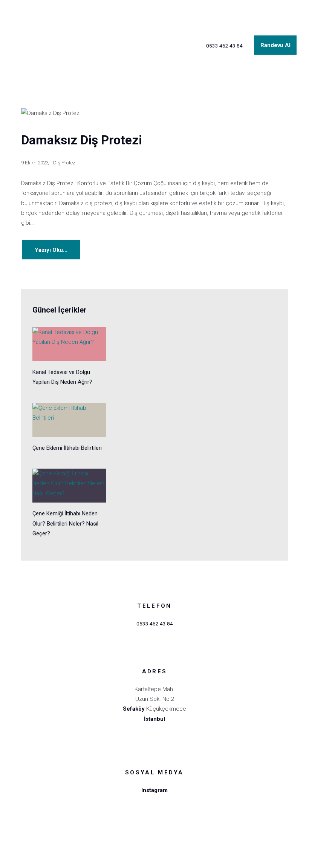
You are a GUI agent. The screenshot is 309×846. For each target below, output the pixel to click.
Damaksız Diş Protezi (81, 140)
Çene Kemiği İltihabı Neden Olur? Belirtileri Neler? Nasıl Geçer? (65, 523)
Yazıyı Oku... (51, 250)
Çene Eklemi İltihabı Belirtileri (67, 447)
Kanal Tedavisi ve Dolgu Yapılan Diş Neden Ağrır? (62, 377)
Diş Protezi (64, 162)
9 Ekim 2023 (34, 162)
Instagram (154, 790)
